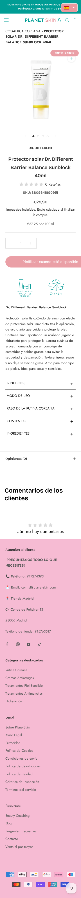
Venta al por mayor (19, 846)
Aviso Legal (13, 735)
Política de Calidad (19, 774)
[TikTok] (39, 644)
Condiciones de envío (21, 758)
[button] (69, 8)
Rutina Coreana (16, 670)
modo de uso (40, 395)
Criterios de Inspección (22, 781)
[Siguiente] (56, 136)
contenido (40, 421)
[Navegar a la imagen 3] (43, 136)
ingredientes (40, 433)
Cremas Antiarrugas (19, 677)
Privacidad (12, 742)
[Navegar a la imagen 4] (48, 136)
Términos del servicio (20, 789)
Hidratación (13, 701)
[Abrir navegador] (6, 20)
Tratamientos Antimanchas (24, 693)
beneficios (40, 383)
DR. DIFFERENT (40, 148)
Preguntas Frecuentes (20, 831)
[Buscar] (67, 20)
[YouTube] (28, 644)
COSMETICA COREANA (22, 31)
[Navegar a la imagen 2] (38, 136)
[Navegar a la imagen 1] (33, 136)
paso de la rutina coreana (40, 408)
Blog (8, 823)
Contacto (11, 838)
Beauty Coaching (17, 815)
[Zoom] (71, 58)
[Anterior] (25, 136)
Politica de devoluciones (22, 766)
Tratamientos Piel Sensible (24, 685)
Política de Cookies (19, 750)
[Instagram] (18, 644)
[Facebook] (7, 644)
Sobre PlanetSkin (17, 727)
